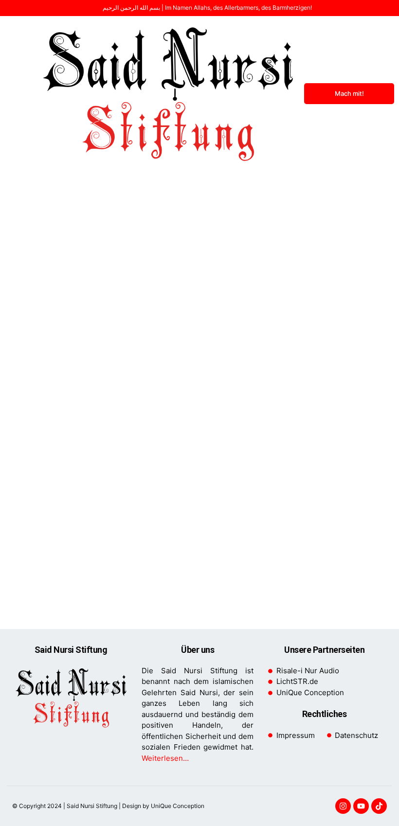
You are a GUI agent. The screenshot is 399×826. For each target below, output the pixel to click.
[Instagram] (343, 806)
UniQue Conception (176, 805)
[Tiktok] (379, 806)
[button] (18, 94)
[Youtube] (361, 806)
